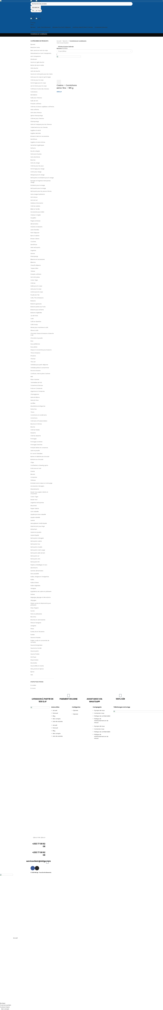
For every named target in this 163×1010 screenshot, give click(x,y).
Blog (54, 716)
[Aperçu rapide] (63, 82)
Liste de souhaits (58, 721)
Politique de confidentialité (102, 716)
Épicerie (75, 710)
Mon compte (56, 719)
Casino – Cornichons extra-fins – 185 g (67, 86)
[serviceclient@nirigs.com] (47, 862)
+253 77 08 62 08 (38, 845)
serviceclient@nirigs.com (38, 861)
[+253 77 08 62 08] (47, 845)
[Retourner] (28, 35)
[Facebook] (33, 868)
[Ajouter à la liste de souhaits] (68, 82)
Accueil (55, 710)
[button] (59, 82)
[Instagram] (37, 868)
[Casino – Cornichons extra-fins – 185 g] (69, 67)
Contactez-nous (99, 713)
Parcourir (55, 713)
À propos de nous (99, 710)
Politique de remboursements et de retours (101, 720)
